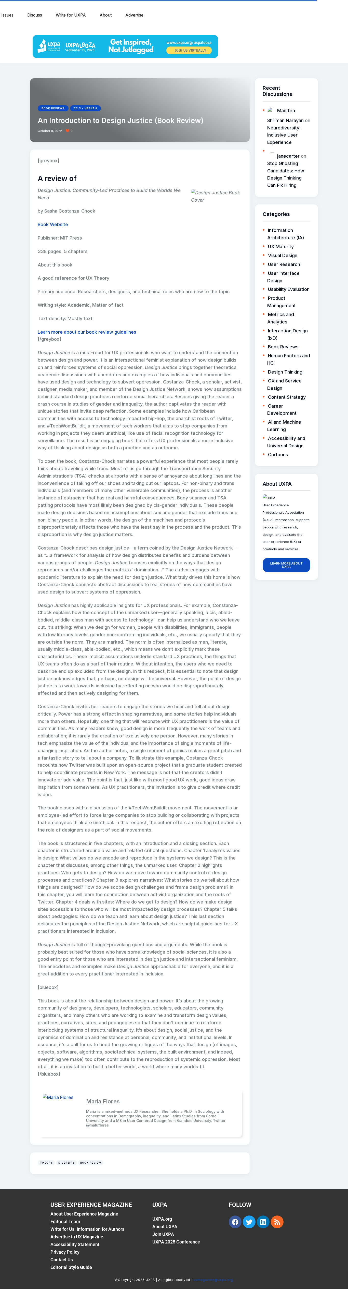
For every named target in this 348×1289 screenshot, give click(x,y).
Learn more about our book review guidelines (87, 332)
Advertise (134, 15)
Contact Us (61, 1259)
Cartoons (278, 454)
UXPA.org (162, 1219)
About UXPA (164, 1226)
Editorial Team (65, 1221)
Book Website (53, 224)
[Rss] (277, 1222)
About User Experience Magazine (84, 1214)
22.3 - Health (85, 108)
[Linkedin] (263, 1222)
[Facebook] (235, 1222)
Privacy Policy (64, 1252)
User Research (284, 264)
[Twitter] (249, 1222)
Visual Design (282, 255)
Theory (46, 1162)
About (106, 15)
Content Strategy (287, 397)
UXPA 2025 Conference (176, 1241)
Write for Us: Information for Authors (87, 1229)
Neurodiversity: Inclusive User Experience (284, 135)
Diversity (66, 1162)
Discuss (34, 15)
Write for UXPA (71, 15)
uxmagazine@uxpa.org (213, 1280)
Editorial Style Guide (71, 1267)
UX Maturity (281, 246)
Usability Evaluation (289, 289)
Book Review (90, 1162)
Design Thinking (285, 372)
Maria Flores (103, 1101)
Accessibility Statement (74, 1244)
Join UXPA (163, 1234)
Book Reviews (53, 108)
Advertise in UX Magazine (76, 1236)
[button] (71, 131)
